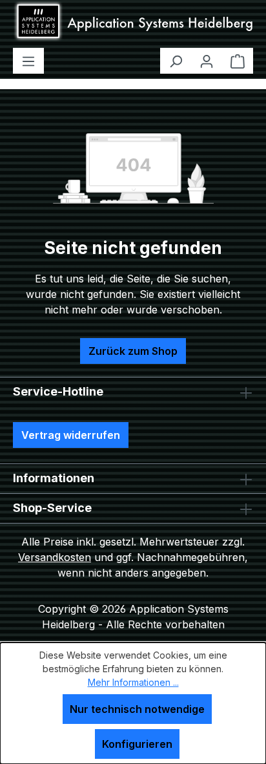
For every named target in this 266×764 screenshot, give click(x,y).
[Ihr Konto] (206, 61)
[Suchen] (175, 61)
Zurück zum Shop (133, 351)
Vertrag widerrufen (70, 435)
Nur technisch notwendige (137, 709)
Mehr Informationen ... (133, 682)
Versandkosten (54, 557)
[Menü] (28, 61)
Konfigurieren (137, 743)
